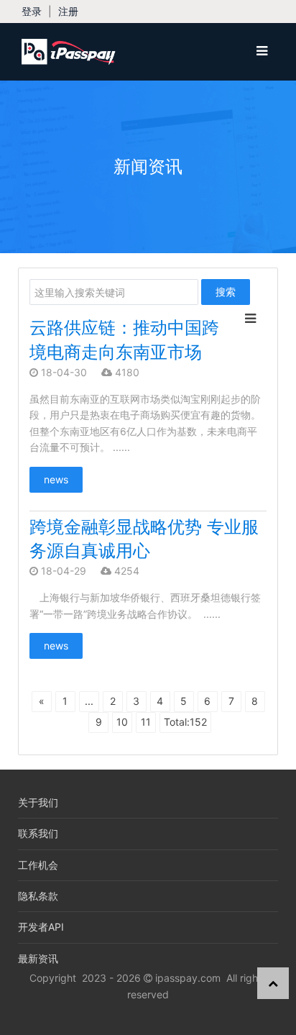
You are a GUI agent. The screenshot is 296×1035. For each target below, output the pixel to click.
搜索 (226, 292)
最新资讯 (38, 958)
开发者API (41, 927)
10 (122, 722)
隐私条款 (38, 896)
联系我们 (38, 833)
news (56, 479)
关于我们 (38, 802)
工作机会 (38, 865)
